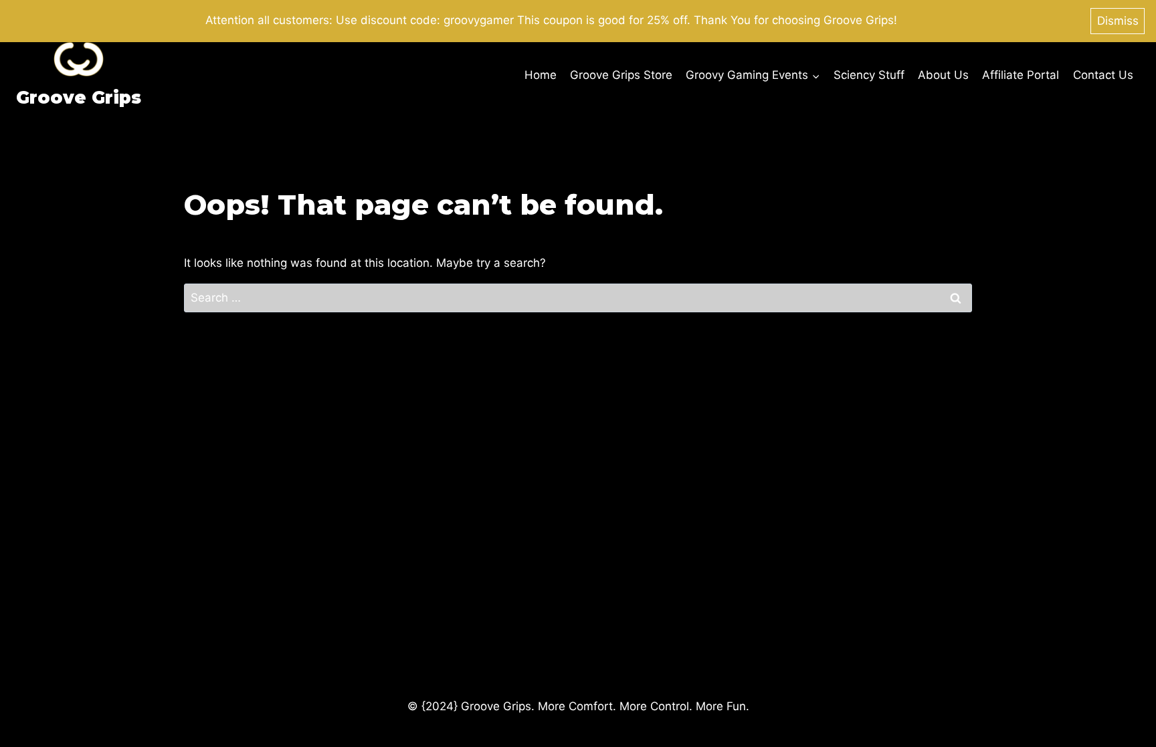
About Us (943, 75)
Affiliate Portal (1020, 75)
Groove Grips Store (621, 75)
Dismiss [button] (1118, 20)
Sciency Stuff (869, 75)
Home (540, 75)
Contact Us (1103, 75)
